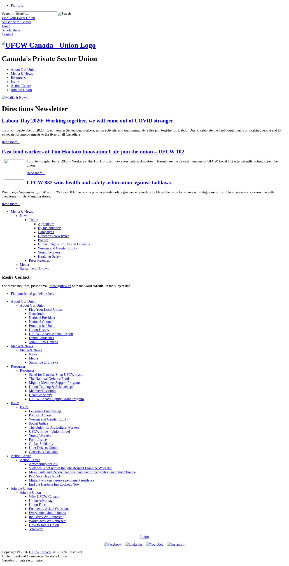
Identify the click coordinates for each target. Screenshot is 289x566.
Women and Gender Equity (57, 248)
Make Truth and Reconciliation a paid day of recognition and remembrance (82, 472)
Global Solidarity (41, 444)
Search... (8, 13)
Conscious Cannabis (43, 452)
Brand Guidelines (41, 338)
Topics (33, 220)
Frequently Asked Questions (49, 509)
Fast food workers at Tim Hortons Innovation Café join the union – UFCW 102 (93, 152)
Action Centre (21, 86)
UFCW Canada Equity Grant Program (56, 399)
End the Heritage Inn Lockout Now (54, 484)
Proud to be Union (42, 326)
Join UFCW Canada (43, 342)
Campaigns (46, 232)
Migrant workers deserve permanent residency (62, 480)
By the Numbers (49, 228)
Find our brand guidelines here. (33, 294)
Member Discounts (42, 391)
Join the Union (21, 90)
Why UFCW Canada (44, 496)
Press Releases (39, 260)
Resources (18, 78)
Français (17, 5)
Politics (43, 240)
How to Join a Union (44, 525)
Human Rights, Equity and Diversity (64, 244)
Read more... (11, 142)
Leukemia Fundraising (45, 411)
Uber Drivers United (43, 448)
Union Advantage (41, 501)
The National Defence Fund (49, 378)
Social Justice (38, 423)
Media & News (22, 73)
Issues (15, 82)
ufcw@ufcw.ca (60, 286)
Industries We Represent (46, 517)
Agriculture (46, 224)
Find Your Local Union (45, 309)
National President (42, 317)
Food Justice (38, 440)
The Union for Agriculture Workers (54, 427)
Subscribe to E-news (34, 268)
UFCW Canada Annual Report (51, 334)
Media (24, 264)
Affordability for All (43, 464)
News (24, 216)
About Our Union (23, 69)
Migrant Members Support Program (54, 383)
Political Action (40, 415)
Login (144, 537)
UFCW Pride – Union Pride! (49, 431)
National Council (41, 322)
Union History (39, 330)
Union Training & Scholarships (51, 387)
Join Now (36, 529)
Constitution (37, 313)
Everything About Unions (47, 513)
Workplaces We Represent (47, 521)
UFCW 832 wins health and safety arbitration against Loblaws (99, 183)
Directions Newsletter (53, 236)
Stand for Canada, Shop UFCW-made (56, 374)
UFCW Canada (40, 552)
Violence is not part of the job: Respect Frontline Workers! (70, 468)
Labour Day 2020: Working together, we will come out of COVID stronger (87, 121)
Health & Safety (49, 256)
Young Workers (49, 252)
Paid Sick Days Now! (44, 476)
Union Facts (37, 505)
